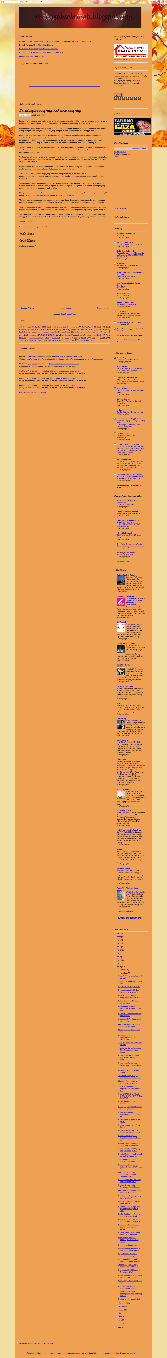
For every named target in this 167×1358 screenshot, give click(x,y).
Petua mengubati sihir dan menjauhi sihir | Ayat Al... (128, 991)
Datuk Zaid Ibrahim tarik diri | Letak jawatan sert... (129, 1181)
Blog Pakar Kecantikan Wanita (129, 544)
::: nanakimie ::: (123, 311)
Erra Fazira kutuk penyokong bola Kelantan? (129, 1197)
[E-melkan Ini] (20, 115)
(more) (101, 359)
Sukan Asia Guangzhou (36, 340)
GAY (118, 703)
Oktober (122, 1303)
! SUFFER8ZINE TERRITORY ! (129, 918)
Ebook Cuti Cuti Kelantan (125, 505)
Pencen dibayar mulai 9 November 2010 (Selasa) (129, 1186)
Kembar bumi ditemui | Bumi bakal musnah (129, 1202)
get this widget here (120, 208)
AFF (20, 327)
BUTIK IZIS (121, 264)
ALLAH (30, 326)
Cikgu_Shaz (122, 759)
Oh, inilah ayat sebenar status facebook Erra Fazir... (129, 1191)
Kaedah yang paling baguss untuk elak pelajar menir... (129, 1144)
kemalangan (103, 330)
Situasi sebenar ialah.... (134, 645)
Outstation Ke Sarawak (134, 577)
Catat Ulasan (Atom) (68, 314)
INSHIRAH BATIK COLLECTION (129, 322)
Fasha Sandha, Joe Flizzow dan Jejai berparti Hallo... (129, 1215)
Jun (120, 1316)
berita (39, 115)
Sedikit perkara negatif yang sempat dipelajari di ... (129, 1150)
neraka (105, 332)
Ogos (121, 1310)
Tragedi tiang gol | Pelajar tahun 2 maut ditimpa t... (128, 1266)
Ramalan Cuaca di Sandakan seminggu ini (129, 1015)
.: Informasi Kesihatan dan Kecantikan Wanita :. (128, 521)
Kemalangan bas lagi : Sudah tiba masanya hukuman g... (129, 1220)
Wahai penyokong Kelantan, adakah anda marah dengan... (129, 1227)
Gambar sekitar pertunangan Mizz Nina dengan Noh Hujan (129, 1050)
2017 (119, 943)
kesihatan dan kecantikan (29, 332)
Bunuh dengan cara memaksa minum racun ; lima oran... (130, 1276)
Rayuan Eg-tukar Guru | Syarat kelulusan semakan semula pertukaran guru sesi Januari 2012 (55, 41)
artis (44, 327)
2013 (119, 957)
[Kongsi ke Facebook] (27, 115)
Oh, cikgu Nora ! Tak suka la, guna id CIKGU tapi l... (129, 1025)
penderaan (32, 335)
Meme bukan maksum (134, 624)
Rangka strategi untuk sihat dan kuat (130, 412)
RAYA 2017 (121, 287)
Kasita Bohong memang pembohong (127, 1102)
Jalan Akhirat (122, 388)
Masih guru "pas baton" (125, 871)
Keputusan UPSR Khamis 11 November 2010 (129, 1271)
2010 (119, 967)
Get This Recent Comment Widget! (32, 392)
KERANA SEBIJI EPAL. (125, 832)
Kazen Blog (121, 719)
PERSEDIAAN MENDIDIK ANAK (128, 513)
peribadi (97, 335)
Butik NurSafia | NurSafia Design (130, 335)
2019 (119, 940)
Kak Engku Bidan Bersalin (127, 512)
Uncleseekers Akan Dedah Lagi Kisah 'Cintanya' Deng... (128, 1057)
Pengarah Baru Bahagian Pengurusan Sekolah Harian (130, 996)
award (54, 327)
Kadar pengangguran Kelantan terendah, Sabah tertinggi (130, 1108)
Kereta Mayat (122, 358)
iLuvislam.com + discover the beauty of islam (129, 486)
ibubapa (48, 330)
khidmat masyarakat (50, 332)
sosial (102, 338)
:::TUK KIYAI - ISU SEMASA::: (129, 444)
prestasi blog (56, 338)
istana (73, 330)
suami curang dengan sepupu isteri (63, 378)
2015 (119, 950)
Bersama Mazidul (124, 459)
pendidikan (47, 334)
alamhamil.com (123, 561)
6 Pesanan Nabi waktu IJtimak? (128, 360)
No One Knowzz (123, 869)
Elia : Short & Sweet (125, 665)
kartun (82, 330)
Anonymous (32, 364)
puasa (67, 338)
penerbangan (66, 335)
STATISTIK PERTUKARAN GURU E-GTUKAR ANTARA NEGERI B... (130, 1096)
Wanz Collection (123, 294)
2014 (119, 953)
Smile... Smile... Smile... (126, 575)
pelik (21, 335)
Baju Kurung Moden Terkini (126, 304)
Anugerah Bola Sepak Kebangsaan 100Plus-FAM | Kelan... (130, 1294)
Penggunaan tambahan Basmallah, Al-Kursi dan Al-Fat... (129, 1008)
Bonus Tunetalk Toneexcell (126, 851)
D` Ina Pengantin (124, 789)
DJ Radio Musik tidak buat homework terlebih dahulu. (129, 1131)
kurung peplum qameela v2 (126, 276)
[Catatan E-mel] (43, 115)
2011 (119, 963)
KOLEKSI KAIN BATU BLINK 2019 (129, 244)
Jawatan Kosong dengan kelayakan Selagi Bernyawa (129, 1077)
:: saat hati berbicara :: (126, 596)
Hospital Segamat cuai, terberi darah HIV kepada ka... (130, 1155)
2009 (119, 1327)
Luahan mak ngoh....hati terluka (31, 56)
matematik (95, 332)
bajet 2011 (63, 327)
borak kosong (122, 740)
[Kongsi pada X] (25, 115)
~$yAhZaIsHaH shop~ (126, 234)
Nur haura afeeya (35, 357)
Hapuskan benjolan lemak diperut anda (130, 546)
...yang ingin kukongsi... (127, 643)
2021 (119, 933)
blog (94, 327)
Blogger (136, 1353)
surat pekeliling (53, 340)
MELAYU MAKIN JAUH (125, 555)
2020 (119, 937)
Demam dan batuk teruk (127, 1245)
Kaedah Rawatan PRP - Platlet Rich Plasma (36, 45)
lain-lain (77, 332)
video (87, 340)
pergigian (88, 335)
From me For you (124, 811)
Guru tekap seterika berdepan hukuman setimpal (130, 1282)
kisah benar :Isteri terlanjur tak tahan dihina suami (38, 49)
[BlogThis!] (23, 115)
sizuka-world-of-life (125, 686)
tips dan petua (67, 340)
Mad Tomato (122, 366)
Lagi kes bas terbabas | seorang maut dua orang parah (128, 1240)
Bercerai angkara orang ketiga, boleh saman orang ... (129, 1065)
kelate (90, 329)
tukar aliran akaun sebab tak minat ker (64, 364)
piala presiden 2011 (36, 338)
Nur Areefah (121, 622)
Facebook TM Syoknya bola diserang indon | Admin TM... (129, 1209)
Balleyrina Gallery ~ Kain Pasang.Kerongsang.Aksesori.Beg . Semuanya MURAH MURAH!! (130, 253)
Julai (121, 1313)
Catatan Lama (102, 308)
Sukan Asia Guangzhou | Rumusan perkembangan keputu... (129, 1114)
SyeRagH (120, 849)
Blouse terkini (121, 235)
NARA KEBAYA (122, 257)
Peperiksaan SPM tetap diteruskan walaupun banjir (129, 1255)
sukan (21, 340)
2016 (119, 947)
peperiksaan (78, 335)
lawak (85, 332)
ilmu (63, 329)
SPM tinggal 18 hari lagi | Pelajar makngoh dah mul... (129, 1260)
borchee (116, 1353)
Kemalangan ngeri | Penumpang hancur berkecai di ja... (126, 1037)
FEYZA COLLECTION (125, 303)
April (121, 1323)
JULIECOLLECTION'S (125, 242)
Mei (120, 1320)
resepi (83, 338)
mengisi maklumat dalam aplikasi (62, 385)
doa (40, 330)
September (123, 1306)
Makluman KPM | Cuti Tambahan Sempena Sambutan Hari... (127, 1174)
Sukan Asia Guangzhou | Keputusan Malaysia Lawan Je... (129, 1138)
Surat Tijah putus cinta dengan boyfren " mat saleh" (130, 1160)
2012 (119, 960)
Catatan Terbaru (27, 308)
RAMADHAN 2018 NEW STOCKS (129, 266)
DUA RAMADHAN (123, 813)
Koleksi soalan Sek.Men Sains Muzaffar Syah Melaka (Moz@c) (130, 475)
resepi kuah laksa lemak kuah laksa (68, 357)
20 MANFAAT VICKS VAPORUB (128, 742)
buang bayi (23, 330)
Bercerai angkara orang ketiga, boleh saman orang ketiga (50, 111)
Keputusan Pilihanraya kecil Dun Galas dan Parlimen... (129, 1249)
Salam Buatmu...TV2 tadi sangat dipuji (128, 1002)
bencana (72, 327)
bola (103, 327)
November (123, 973)
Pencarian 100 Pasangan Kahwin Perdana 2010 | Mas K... (130, 1167)
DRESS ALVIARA (123, 296)
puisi (75, 338)
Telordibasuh (122, 433)
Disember (123, 970)
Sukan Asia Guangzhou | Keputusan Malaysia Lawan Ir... (129, 1088)
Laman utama (65, 308)
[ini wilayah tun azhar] (126, 553)
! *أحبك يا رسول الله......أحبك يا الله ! (130, 830)
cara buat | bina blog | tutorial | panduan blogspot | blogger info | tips (131, 421)
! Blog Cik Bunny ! (124, 533)
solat (93, 338)
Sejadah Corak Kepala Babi (129, 987)
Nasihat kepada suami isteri (129, 1299)
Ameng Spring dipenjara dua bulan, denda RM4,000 (129, 1287)
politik (47, 338)
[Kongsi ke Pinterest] (29, 115)
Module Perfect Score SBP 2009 (128, 478)
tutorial (81, 340)
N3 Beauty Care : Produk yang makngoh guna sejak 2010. (41, 52)
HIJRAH (120, 688)
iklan (56, 330)
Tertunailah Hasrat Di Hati (127, 377)
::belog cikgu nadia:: (125, 911)
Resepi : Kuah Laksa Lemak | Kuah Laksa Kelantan (129, 1233)
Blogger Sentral (123, 399)
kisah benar (65, 332)
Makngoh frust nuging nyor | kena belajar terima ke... (129, 1082)
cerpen (33, 330)
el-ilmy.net (121, 410)
